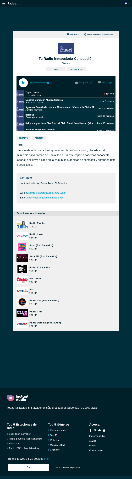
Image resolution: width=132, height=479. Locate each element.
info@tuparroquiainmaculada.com (45, 197)
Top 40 (53, 435)
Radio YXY (15, 443)
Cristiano (24, 138)
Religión (39, 138)
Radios (15, 3)
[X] (95, 430)
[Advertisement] (66, 19)
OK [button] (28, 467)
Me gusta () (86, 82)
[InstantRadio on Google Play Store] (99, 430)
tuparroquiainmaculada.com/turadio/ (46, 192)
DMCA (57, 467)
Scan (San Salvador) (20, 433)
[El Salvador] (127, 3)
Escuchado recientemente (100, 35)
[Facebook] (90, 430)
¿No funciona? (76, 69)
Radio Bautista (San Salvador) (25, 438)
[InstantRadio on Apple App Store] (104, 430)
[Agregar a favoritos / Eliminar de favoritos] (110, 83)
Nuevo (92, 445)
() (103, 82)
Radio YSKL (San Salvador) (24, 448)
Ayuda (92, 440)
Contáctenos (96, 450)
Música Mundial (58, 430)
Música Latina (57, 444)
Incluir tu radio (97, 436)
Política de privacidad (72, 467)
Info (46, 458)
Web (56, 69)
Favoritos (75, 35)
